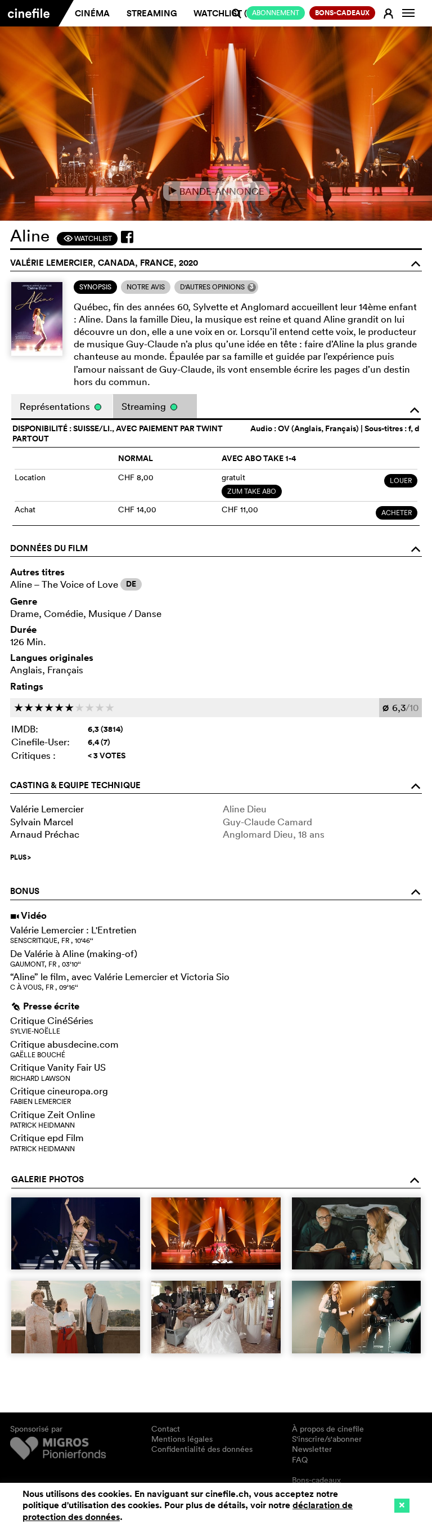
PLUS (20, 857)
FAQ (300, 1460)
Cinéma (92, 13)
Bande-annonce (216, 191)
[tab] (95, 287)
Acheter (396, 512)
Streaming (152, 13)
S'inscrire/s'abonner (327, 1439)
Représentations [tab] (56, 406)
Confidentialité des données (202, 1449)
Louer (401, 480)
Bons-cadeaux (316, 1480)
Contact (165, 1429)
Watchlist (87, 238)
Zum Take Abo (251, 491)
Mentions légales (182, 1439)
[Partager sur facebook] (127, 237)
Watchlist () (224, 13)
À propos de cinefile (328, 1429)
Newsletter (312, 1449)
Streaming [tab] (145, 406)
